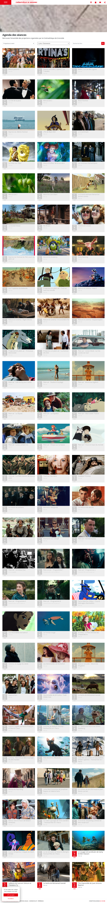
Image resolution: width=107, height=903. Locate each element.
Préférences (41, 901)
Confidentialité (33, 901)
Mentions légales (23, 901)
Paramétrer (11, 898)
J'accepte (11, 895)
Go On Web (102, 901)
